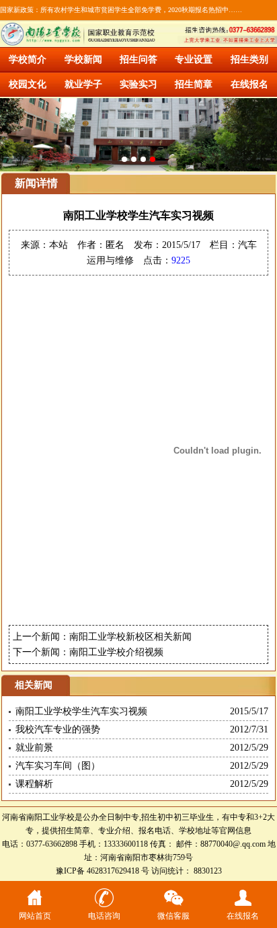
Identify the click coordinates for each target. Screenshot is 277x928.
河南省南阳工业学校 (38, 817)
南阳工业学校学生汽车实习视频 (81, 711)
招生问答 (138, 59)
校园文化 (27, 84)
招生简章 (193, 84)
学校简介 (27, 59)
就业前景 (34, 748)
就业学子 (83, 84)
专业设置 (193, 59)
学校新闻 (83, 59)
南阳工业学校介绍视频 (116, 652)
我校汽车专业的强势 (57, 729)
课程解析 (34, 784)
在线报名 (249, 84)
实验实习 (138, 84)
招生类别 (249, 59)
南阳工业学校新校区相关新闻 (130, 637)
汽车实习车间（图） (57, 766)
